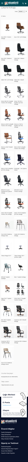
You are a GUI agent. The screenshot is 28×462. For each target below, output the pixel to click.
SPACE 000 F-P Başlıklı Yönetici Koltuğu (20, 299)
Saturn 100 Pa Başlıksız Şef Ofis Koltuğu (20, 213)
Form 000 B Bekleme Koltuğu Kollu (6, 234)
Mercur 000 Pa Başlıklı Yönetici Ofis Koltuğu (19, 147)
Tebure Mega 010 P (6, 255)
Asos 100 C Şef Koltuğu (20, 37)
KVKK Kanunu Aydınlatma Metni (10, 436)
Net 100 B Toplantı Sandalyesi (6, 320)
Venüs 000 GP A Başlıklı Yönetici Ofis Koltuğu (7, 101)
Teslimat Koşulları (6, 446)
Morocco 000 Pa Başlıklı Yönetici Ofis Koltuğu (7, 124)
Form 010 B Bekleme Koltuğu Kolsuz (6, 363)
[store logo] (11, 3)
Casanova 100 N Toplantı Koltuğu (5, 342)
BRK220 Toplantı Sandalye (5, 277)
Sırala (16, 11)
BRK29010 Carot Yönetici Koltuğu (18, 190)
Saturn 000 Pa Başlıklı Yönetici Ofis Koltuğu (6, 213)
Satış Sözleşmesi (6, 434)
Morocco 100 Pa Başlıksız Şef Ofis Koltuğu (18, 125)
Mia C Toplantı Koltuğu (20, 277)
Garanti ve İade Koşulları (8, 453)
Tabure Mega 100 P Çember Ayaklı (19, 256)
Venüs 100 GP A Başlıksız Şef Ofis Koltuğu (18, 102)
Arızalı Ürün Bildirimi (7, 451)
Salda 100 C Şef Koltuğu (7, 80)
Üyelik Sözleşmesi (6, 432)
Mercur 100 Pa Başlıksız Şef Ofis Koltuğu (7, 169)
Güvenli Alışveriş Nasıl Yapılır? (9, 448)
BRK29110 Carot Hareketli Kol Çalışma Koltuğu (6, 191)
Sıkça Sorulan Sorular (7, 438)
